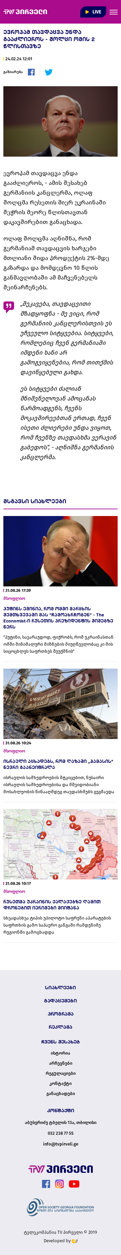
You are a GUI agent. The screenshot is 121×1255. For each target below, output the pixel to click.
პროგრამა (61, 1013)
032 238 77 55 (61, 1133)
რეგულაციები (61, 1073)
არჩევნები (60, 1063)
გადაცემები (60, 1000)
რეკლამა (60, 1027)
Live (96, 12)
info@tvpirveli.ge (60, 1144)
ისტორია (60, 1053)
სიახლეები (60, 987)
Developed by (58, 1240)
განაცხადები (60, 1093)
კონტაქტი (60, 1083)
